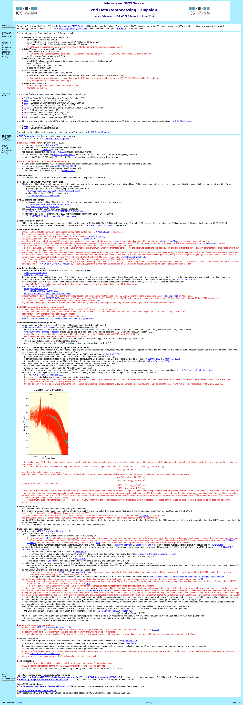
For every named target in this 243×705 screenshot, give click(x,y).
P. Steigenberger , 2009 (96, 590)
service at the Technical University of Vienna (131, 545)
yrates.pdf (211, 243)
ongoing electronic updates (57, 138)
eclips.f (115, 241)
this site (155, 630)
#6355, (65, 166)
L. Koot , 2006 (171, 359)
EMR (26, 101)
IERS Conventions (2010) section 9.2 (55, 531)
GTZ (26, 126)
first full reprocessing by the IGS (73, 28)
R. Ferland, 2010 (129, 641)
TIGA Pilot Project (183, 121)
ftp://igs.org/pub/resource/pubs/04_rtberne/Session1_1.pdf (54, 191)
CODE (26, 98)
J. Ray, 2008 (130, 643)
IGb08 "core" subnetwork (63, 154)
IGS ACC (20, 702)
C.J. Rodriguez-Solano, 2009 (37, 286)
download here (171, 296)
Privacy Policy (152, 702)
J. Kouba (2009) (103, 232)
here (98, 300)
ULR (26, 128)
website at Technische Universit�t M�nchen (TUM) (47, 293)
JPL (25, 110)
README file (217, 545)
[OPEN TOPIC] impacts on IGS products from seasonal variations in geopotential (58, 318)
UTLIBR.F (144, 515)
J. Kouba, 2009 (74, 590)
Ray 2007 (112, 354)
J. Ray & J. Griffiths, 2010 (35, 273)
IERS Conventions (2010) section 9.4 (55, 627)
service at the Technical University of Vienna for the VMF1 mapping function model (187, 577)
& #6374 (72, 166)
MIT (25, 112)
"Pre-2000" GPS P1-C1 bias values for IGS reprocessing (51, 216)
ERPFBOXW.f (52, 298)
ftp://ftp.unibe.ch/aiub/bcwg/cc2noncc (42, 207)
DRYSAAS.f (80, 552)
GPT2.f (49, 538)
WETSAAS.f (80, 558)
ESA (26, 103)
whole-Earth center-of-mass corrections (41, 332)
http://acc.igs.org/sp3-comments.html (44, 195)
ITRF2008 (121, 28)
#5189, (58, 166)
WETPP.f (50, 561)
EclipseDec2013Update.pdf (132, 257)
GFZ (26, 105)
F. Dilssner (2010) (97, 236)
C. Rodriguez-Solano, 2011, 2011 (41, 291)
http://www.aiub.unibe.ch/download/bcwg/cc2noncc (49, 204)
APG (200, 579)
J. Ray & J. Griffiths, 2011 (35, 275)
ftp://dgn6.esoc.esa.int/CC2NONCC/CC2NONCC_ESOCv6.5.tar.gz (56, 211)
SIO (25, 117)
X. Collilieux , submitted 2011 (196, 370)
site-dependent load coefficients (38, 327)
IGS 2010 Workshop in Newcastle (45, 654)
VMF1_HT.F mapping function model (76, 572)
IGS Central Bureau (100, 132)
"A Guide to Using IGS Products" (100, 225)
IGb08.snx (46, 150)
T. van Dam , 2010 (159, 361)
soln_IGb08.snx (60, 152)
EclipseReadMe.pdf (170, 241)
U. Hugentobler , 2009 (36, 289)
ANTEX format (68, 171)
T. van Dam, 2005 (152, 359)
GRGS (26, 108)
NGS (26, 115)
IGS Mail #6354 (52, 145)
